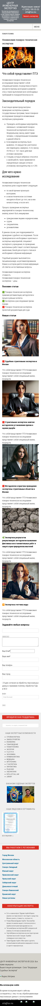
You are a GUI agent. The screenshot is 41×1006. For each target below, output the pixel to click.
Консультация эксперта (20, 906)
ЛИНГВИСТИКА (12, 767)
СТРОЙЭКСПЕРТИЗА (13, 737)
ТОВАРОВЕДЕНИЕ (12, 744)
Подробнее (23, 999)
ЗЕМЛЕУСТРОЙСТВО (13, 739)
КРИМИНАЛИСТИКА (13, 757)
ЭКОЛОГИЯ (10, 749)
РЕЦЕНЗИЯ (10, 769)
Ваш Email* (6, 651)
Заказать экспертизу (30, 16)
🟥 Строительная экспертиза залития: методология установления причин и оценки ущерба (18, 425)
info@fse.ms (30, 12)
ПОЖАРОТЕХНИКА (8, 34)
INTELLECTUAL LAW (13, 774)
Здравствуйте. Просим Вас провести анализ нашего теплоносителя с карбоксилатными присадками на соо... (21, 923)
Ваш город (6, 674)
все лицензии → (8, 836)
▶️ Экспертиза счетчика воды (15, 604)
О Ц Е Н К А (10, 752)
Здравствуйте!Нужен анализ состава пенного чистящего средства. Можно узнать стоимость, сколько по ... (22, 915)
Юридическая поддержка (20, 717)
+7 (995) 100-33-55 (30, 9)
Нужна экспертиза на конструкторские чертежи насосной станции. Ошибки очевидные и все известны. (22, 935)
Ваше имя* (6, 656)
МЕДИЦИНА (10, 759)
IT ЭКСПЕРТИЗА (12, 764)
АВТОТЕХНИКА (11, 762)
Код (7, 636)
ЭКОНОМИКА (11, 754)
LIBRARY (9, 777)
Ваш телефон (7, 665)
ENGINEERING (11, 742)
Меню (36, 26)
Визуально (4, 636)
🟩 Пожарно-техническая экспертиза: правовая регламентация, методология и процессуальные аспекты (18, 295)
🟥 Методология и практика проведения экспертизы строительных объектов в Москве (19, 489)
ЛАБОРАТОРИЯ (11, 772)
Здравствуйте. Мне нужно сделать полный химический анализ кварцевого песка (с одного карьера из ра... (22, 943)
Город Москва (8, 855)
